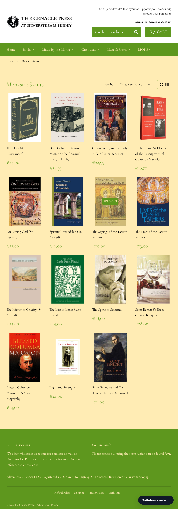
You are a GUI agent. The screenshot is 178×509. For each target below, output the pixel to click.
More (143, 49)
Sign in (139, 21)
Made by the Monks (56, 49)
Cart (161, 31)
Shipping (79, 492)
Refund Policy (62, 492)
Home (11, 49)
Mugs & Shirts (117, 49)
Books (27, 49)
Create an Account (160, 21)
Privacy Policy (96, 492)
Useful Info (114, 492)
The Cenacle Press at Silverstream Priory (36, 505)
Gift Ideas (89, 49)
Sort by (108, 84)
